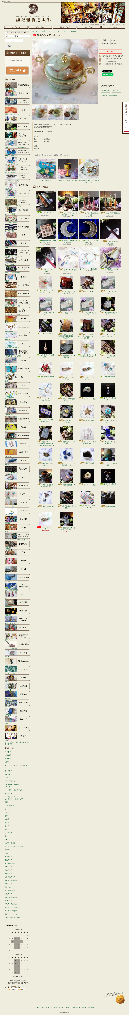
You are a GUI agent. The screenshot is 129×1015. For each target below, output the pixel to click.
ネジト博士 (8, 606)
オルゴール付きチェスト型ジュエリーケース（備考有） (87, 336)
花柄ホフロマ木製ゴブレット (67, 180)
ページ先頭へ (120, 1000)
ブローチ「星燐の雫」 (110, 485)
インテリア (8, 856)
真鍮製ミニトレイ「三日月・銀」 (69, 241)
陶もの (7, 829)
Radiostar (7, 706)
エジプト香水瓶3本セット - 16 (113, 214)
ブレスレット (9, 774)
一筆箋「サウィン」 (111, 292)
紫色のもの (8, 873)
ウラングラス (9, 130)
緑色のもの (8, 870)
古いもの (8, 122)
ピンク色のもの (10, 877)
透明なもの (8, 900)
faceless (7, 732)
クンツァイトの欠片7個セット (89, 443)
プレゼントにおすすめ (12, 917)
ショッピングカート (113, 27)
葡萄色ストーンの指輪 (69, 443)
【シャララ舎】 (10, 506)
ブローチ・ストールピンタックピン (13, 786)
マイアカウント (16, 32)
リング (7, 778)
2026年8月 (8, 752)
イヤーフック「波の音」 (70, 270)
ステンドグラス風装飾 (12, 272)
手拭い (7, 802)
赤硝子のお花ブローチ (90, 292)
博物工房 (8, 615)
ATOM (21, 989)
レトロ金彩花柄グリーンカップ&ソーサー (89, 181)
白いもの (8, 887)
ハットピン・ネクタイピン (14, 790)
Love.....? (7, 723)
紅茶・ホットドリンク (12, 114)
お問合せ (89, 27)
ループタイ (8, 793)
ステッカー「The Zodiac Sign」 (47, 420)
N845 (6, 381)
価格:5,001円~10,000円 (109, 95)
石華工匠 (8, 523)
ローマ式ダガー (47, 333)
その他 (7, 853)
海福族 (7, 850)
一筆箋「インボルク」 (48, 313)
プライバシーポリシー (78, 1007)
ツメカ (7, 565)
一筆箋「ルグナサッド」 (90, 313)
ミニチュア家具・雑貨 (12, 306)
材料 (6, 839)
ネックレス (8, 771)
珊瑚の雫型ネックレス (69, 486)
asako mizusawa (9, 331)
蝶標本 (7, 281)
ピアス (7, 762)
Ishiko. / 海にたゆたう (12, 347)
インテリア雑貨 (10, 214)
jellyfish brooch (110, 376)
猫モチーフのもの (11, 911)
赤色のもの (8, 860)
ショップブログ (64, 27)
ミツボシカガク (10, 673)
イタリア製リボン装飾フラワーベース (69, 214)
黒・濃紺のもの (10, 890)
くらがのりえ (9, 456)
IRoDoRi (7, 364)
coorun (7, 448)
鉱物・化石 (8, 97)
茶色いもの (8, 883)
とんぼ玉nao (9, 581)
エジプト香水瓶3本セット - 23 (92, 214)
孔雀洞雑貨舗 (9, 439)
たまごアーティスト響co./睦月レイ (16, 540)
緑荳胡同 (8, 715)
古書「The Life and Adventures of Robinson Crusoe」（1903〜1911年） (46, 443)
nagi (6, 598)
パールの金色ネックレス (111, 356)
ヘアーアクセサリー (11, 781)
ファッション (9, 806)
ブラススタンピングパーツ (14, 314)
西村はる (8, 640)
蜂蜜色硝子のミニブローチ (48, 464)
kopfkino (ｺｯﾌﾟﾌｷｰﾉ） (12, 473)
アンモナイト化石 (90, 399)
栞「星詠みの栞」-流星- (69, 507)
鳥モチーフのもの (11, 904)
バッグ (7, 812)
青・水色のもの (10, 863)
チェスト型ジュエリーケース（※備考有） (66, 292)
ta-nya (6, 531)
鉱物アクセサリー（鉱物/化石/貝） (16, 147)
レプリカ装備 (9, 264)
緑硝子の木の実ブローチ (69, 399)
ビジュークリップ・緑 (90, 378)
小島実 (7, 464)
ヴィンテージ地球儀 (111, 464)
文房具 (7, 247)
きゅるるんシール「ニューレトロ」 (88, 506)
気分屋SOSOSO (10, 423)
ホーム (16, 27)
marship (7, 656)
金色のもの (8, 894)
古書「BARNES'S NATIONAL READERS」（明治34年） (66, 336)
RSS (12, 989)
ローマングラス (10, 197)
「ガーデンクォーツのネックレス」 (109, 335)
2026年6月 (8, 758)
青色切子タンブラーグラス (111, 443)
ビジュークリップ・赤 (69, 378)
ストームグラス (10, 289)
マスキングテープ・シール (14, 256)
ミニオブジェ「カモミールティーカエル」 (88, 356)
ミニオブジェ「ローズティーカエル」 (47, 291)
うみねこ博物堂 (10, 373)
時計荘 (7, 573)
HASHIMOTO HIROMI (12, 623)
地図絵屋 (8, 548)
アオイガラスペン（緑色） (49, 270)
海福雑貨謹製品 (10, 89)
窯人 (6, 389)
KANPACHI (9, 414)
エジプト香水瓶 (10, 297)
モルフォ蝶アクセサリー (13, 164)
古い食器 (8, 105)
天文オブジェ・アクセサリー (14, 206)
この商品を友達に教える (113, 58)
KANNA (7, 406)
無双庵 (7, 681)
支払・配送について (40, 27)
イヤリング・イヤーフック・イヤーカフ (17, 766)
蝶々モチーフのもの (11, 907)
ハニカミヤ (8, 631)
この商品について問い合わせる (113, 56)
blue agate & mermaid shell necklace (48, 399)
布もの (7, 826)
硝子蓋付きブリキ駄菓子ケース (68, 356)
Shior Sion (8, 489)
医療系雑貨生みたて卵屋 (13, 356)
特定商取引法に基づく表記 (113, 64)
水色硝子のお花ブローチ (111, 421)
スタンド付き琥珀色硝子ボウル (48, 486)
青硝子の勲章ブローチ (48, 507)
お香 (6, 239)
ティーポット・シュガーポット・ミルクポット (63, 31)
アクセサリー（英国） (12, 181)
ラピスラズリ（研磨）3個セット (68, 464)
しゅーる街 (8, 514)
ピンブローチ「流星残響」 (47, 356)
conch (6, 481)
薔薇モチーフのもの (11, 914)
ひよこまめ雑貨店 (11, 648)
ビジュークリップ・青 (47, 528)
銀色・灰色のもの (11, 897)
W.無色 (7, 740)
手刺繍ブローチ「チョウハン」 (68, 421)
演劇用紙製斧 (110, 506)
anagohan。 (8, 339)
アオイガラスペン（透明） (113, 242)
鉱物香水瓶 (8, 189)
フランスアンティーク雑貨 (14, 846)
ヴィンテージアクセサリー (14, 139)
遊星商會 (8, 698)
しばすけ (8, 498)
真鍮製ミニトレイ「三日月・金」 (91, 241)
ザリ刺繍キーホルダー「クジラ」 (112, 270)
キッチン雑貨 (9, 231)
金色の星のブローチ (90, 421)
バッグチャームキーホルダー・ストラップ (14, 798)
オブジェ (8, 816)
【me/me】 (8, 690)
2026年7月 (8, 755)
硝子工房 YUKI (10, 398)
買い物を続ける (113, 61)
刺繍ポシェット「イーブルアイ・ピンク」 (47, 241)
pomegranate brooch (48, 376)
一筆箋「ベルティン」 (69, 313)
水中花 (7, 322)
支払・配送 (45, 1007)
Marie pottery (9, 665)
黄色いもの (8, 867)
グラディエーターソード (48, 213)
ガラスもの (8, 833)
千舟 (6, 556)
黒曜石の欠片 (90, 463)
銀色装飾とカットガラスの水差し (68, 529)
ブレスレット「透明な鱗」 (89, 269)
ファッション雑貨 (11, 222)
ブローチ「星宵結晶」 (110, 399)
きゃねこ (8, 431)
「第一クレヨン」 (46, 180)
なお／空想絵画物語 (11, 590)
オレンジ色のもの (11, 880)
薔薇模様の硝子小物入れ (111, 313)
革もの (7, 836)
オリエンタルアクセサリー (14, 172)
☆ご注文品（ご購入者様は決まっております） (17, 743)
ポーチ (7, 809)
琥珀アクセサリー (11, 155)
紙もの (7, 822)
